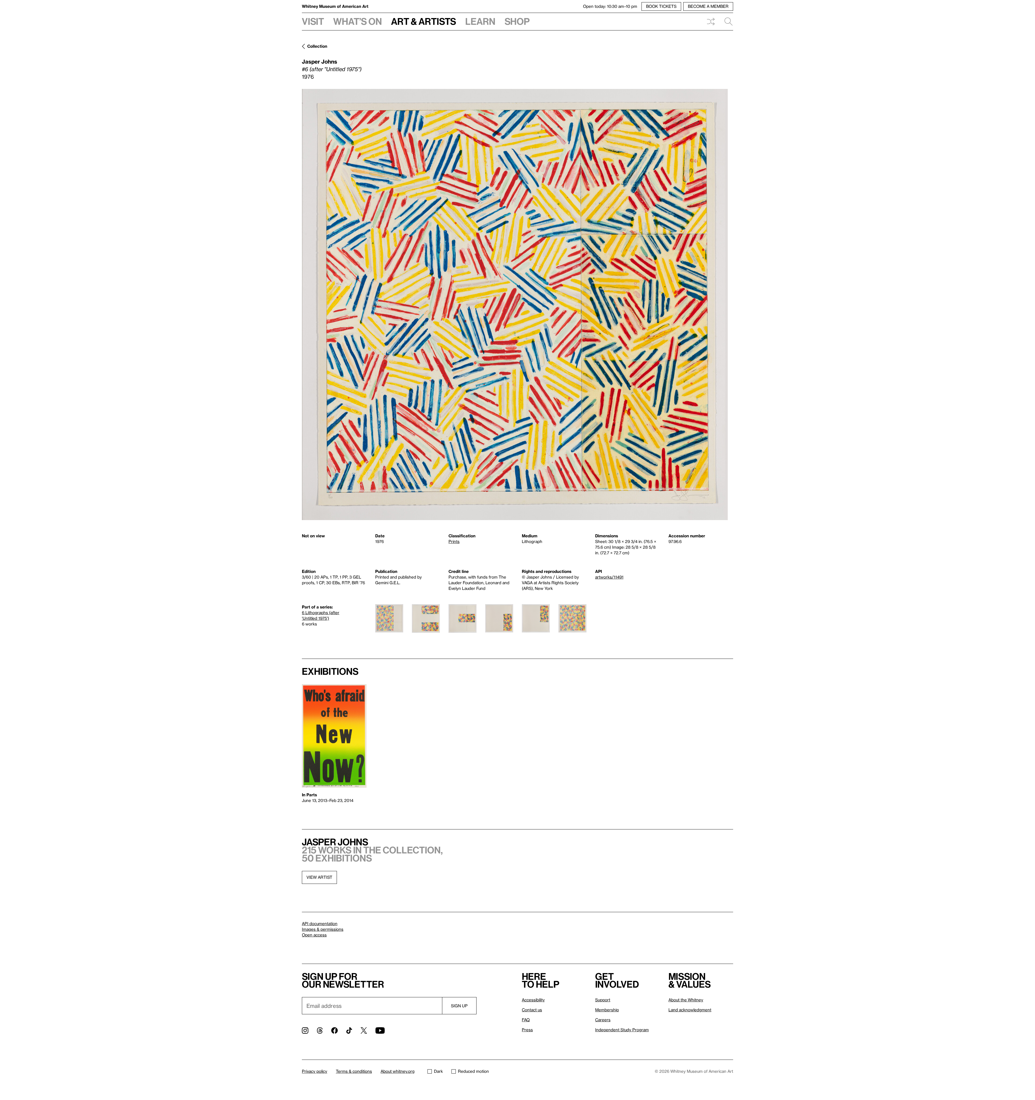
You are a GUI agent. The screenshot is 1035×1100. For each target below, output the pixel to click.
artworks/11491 (609, 577)
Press (527, 1029)
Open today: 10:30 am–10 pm (610, 6)
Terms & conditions (354, 1071)
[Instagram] (305, 1030)
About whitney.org (398, 1071)
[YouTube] (380, 1030)
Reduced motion (473, 1071)
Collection (317, 46)
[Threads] (320, 1030)
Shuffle (711, 21)
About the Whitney (685, 999)
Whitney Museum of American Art (335, 6)
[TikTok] (349, 1030)
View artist (319, 877)
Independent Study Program (622, 1029)
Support (602, 999)
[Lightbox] (515, 304)
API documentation (319, 923)
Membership (607, 1009)
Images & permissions (322, 929)
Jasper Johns (319, 61)
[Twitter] (363, 1030)
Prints (454, 541)
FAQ (526, 1019)
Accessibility (533, 999)
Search (726, 21)
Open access (314, 934)
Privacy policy (314, 1071)
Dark (438, 1071)
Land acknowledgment (689, 1009)
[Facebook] (334, 1030)
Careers (602, 1019)
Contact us (532, 1009)
